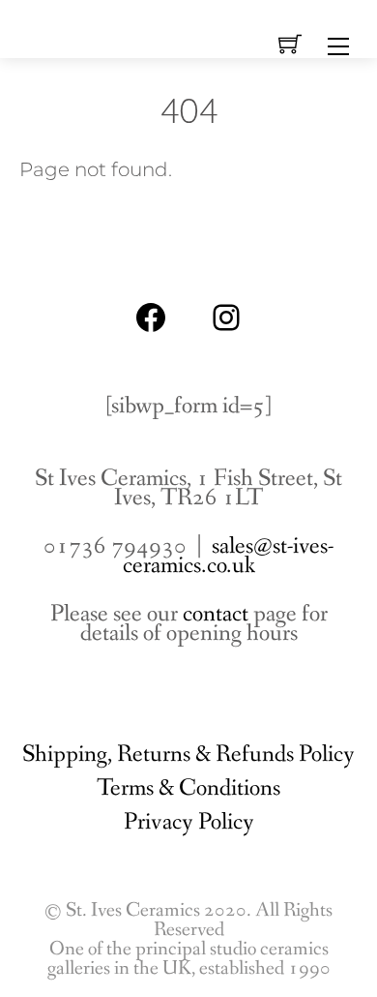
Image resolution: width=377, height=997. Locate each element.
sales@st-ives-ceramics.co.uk (228, 556)
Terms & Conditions (188, 788)
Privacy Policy (189, 822)
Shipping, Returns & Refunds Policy (188, 754)
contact (215, 614)
